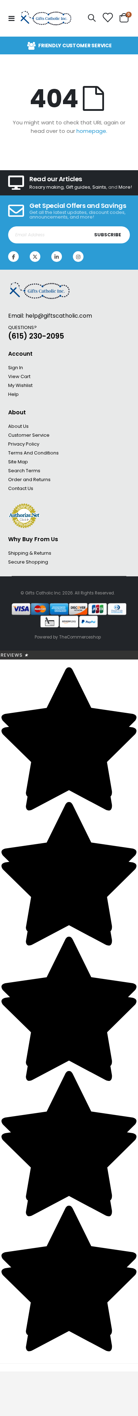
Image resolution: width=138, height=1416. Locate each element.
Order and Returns (29, 479)
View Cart (19, 376)
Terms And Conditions (33, 452)
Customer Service (29, 435)
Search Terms (24, 470)
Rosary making (46, 187)
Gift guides (78, 187)
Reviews (15, 655)
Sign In (15, 367)
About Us (18, 426)
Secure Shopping (28, 562)
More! (125, 187)
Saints (99, 187)
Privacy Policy (23, 444)
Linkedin (56, 256)
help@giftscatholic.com (58, 316)
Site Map (18, 461)
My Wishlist (20, 385)
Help (13, 394)
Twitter (35, 256)
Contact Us (20, 488)
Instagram (78, 256)
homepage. (91, 131)
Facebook (13, 256)
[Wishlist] (108, 18)
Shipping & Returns (29, 553)
